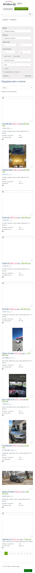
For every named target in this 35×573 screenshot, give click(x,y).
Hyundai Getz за (15, 124)
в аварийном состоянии (12, 72)
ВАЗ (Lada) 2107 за (15, 400)
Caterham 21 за (16, 539)
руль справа (17, 56)
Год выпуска (7, 49)
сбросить (28, 75)
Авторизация (8, 9)
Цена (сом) (6, 42)
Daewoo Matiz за (16, 170)
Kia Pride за (16, 309)
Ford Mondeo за (15, 446)
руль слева (7, 56)
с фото (7, 68)
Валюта (20, 3)
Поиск (6, 75)
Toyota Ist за (16, 217)
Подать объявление (21, 9)
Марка (5, 28)
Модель (5, 35)
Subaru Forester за (16, 354)
